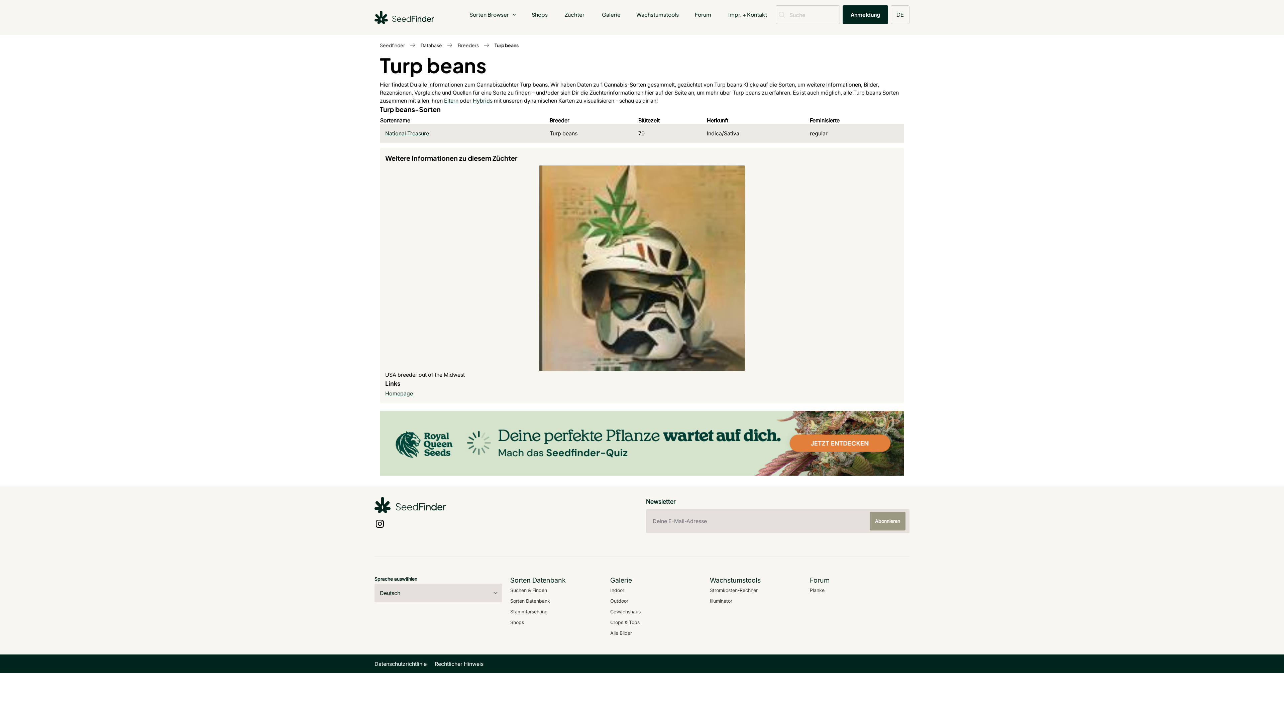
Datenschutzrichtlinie (400, 663)
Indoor (617, 590)
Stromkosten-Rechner (734, 590)
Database (431, 45)
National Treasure (407, 133)
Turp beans (507, 45)
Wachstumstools (657, 14)
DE (900, 14)
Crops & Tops (625, 622)
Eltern (451, 100)
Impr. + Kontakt (747, 14)
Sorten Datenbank (530, 601)
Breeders (468, 45)
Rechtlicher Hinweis (459, 663)
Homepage (399, 393)
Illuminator (721, 601)
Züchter (574, 14)
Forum (703, 14)
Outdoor (619, 601)
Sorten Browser (489, 14)
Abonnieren (887, 521)
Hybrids (483, 100)
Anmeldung (865, 14)
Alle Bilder (621, 633)
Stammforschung (529, 611)
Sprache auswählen (395, 579)
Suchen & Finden (528, 590)
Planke (817, 590)
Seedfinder (392, 45)
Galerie (611, 14)
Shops (540, 14)
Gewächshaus (625, 611)
